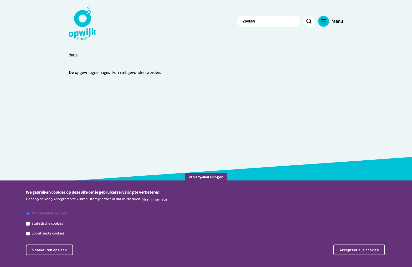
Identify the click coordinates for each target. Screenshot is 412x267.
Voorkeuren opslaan (49, 250)
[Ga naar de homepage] (85, 23)
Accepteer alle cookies (359, 250)
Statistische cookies (47, 223)
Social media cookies (48, 233)
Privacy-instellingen (206, 177)
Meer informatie (155, 199)
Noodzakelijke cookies (49, 213)
